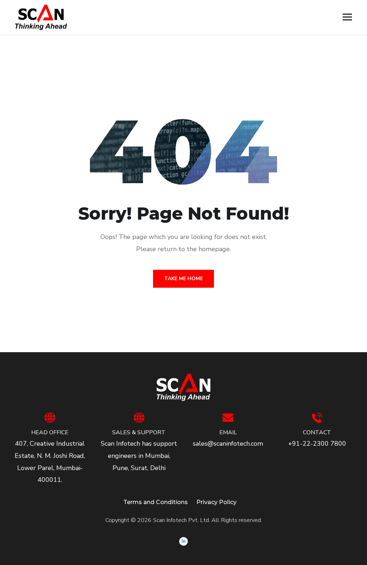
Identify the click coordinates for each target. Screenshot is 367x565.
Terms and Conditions (155, 502)
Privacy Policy (216, 502)
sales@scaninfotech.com (228, 443)
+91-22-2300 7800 (317, 443)
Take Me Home (183, 278)
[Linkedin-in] (183, 541)
